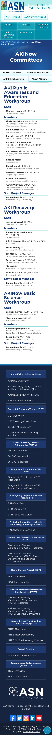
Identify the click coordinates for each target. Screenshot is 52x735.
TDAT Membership (18, 676)
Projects (25, 24)
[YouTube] (39, 718)
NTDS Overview (17, 629)
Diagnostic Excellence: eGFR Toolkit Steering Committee (24, 486)
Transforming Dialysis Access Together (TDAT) (26, 664)
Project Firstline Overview (22, 655)
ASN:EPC (5, 42)
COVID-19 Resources (19, 427)
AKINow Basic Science (20, 400)
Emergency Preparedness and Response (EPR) (26, 496)
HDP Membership (18, 582)
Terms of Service (39, 706)
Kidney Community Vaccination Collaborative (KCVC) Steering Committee (24, 611)
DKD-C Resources (18, 462)
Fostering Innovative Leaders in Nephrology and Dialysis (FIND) (26, 523)
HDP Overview (16, 576)
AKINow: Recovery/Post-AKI (23, 395)
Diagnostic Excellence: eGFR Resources (24, 478)
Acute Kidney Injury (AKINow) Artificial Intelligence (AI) (25, 388)
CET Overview (16, 416)
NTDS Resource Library (21, 634)
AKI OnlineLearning (13, 79)
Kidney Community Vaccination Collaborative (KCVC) (26, 591)
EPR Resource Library (20, 514)
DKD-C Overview (17, 450)
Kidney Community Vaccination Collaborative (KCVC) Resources (22, 600)
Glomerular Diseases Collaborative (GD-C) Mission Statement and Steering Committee (24, 557)
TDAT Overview (16, 671)
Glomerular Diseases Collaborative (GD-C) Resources (26, 546)
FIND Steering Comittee (21, 530)
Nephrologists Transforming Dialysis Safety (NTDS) (26, 622)
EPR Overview (16, 503)
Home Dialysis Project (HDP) (26, 570)
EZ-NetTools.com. (31, 732)
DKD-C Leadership (18, 456)
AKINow (26, 42)
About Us (25, 32)
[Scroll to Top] (47, 730)
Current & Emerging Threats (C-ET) (26, 409)
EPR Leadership (17, 509)
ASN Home (11, 17)
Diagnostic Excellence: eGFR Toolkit (26, 470)
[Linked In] (32, 718)
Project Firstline (26, 649)
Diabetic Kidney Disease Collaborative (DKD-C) (26, 444)
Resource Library (43, 25)
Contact (26, 709)
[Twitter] (19, 718)
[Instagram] (26, 718)
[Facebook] (13, 718)
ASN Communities (33, 17)
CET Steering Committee (22, 421)
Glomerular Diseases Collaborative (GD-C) (26, 538)
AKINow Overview (12, 73)
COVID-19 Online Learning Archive (23, 434)
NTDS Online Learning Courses (25, 640)
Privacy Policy (23, 706)
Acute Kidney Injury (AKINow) (26, 374)
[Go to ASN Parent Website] (26, 698)
